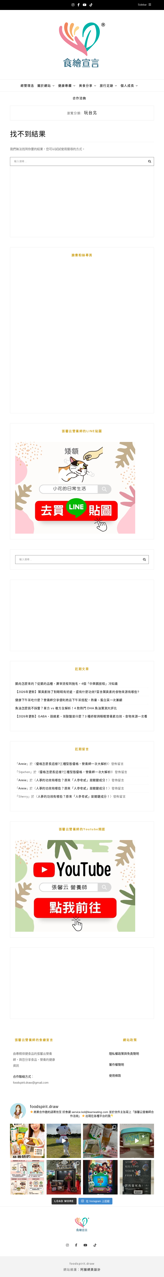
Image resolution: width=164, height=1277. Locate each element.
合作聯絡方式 (22, 1076)
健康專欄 (65, 86)
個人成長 (127, 86)
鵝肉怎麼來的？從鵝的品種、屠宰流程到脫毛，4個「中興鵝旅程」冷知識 (66, 683)
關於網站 (44, 86)
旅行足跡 (106, 86)
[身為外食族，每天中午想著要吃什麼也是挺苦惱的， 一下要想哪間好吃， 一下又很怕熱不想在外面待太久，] (100, 1141)
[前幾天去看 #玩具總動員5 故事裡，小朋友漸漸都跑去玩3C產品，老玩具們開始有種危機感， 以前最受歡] (100, 1177)
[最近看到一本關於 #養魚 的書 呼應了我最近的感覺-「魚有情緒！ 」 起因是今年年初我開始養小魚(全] (137, 1177)
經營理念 (27, 86)
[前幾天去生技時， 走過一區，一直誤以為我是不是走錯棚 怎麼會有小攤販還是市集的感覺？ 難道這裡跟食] (64, 1177)
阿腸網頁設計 (90, 1269)
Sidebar (142, 4)
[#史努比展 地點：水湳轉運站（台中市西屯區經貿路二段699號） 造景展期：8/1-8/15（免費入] (64, 1141)
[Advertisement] (82, 201)
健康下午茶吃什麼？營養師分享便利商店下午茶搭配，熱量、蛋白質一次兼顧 (68, 700)
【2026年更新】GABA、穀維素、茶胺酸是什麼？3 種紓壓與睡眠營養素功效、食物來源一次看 (81, 716)
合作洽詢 (79, 98)
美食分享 (86, 86)
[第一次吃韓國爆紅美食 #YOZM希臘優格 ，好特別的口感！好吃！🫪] (137, 1141)
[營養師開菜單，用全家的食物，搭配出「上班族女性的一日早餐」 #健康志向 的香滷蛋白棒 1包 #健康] (27, 1141)
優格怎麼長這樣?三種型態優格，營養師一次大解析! (72, 763)
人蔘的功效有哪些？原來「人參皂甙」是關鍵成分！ (72, 780)
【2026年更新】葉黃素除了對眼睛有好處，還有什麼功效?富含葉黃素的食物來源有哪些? (77, 692)
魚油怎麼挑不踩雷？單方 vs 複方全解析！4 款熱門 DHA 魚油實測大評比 (66, 708)
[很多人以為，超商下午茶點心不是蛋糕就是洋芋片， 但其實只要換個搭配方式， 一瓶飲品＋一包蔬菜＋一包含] (27, 1177)
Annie (22, 763)
